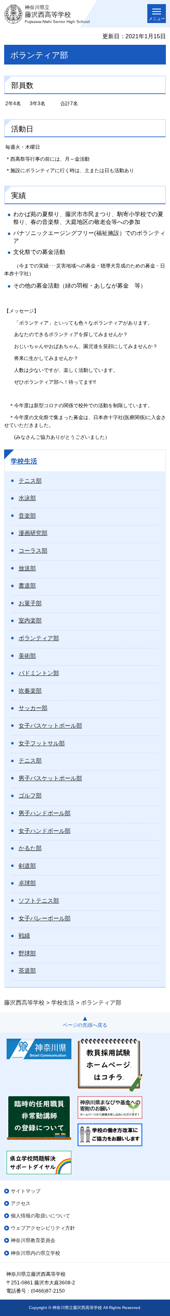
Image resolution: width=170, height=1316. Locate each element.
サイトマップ (25, 1191)
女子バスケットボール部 (50, 725)
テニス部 (30, 480)
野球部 (27, 953)
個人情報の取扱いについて (40, 1216)
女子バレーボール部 (45, 918)
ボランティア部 (39, 638)
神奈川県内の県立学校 (35, 1253)
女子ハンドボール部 (45, 830)
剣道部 (27, 865)
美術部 (27, 655)
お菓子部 (30, 603)
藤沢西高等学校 (24, 1002)
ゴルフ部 (30, 795)
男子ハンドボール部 (45, 813)
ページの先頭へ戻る (85, 1025)
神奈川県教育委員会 (33, 1240)
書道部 (27, 585)
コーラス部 (33, 550)
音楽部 (27, 515)
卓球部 (27, 883)
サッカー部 (33, 708)
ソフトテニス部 (39, 900)
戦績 (24, 935)
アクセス (21, 1203)
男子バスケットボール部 (50, 778)
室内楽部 (30, 620)
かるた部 (30, 848)
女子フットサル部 (42, 743)
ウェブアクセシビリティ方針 (43, 1228)
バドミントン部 (39, 673)
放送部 (27, 568)
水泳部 (27, 498)
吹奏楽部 (30, 690)
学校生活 (24, 461)
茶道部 (27, 970)
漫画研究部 (33, 533)
